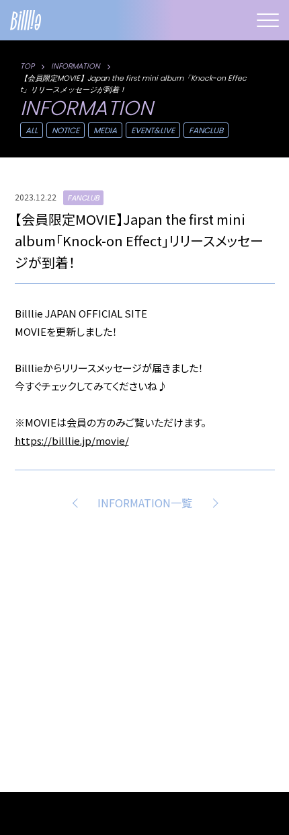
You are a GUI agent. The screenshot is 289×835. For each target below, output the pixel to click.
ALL (32, 130)
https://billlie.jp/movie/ (72, 440)
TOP (27, 66)
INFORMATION (75, 66)
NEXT (212, 503)
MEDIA (105, 130)
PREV (77, 503)
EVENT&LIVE (153, 130)
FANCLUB (206, 130)
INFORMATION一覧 (144, 503)
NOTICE (65, 130)
